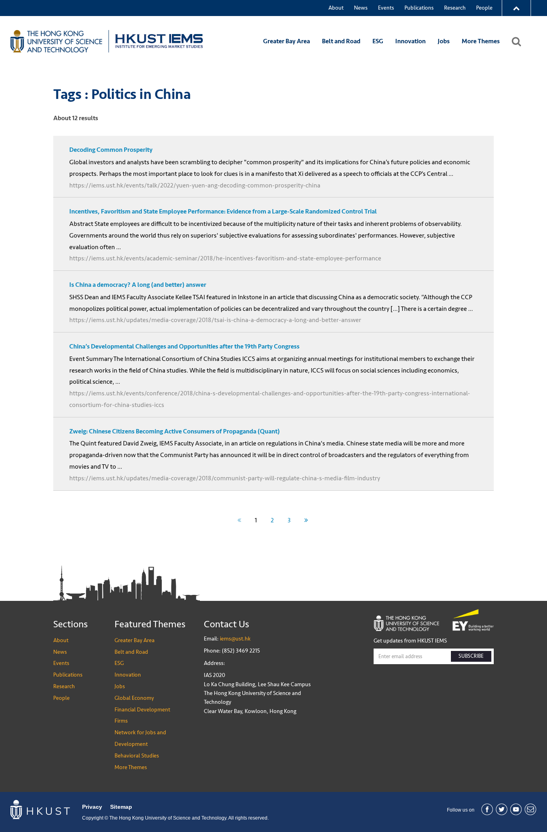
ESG (377, 41)
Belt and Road (341, 41)
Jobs (444, 41)
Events (386, 8)
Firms (121, 721)
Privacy (92, 807)
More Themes (481, 41)
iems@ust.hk (235, 639)
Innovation (410, 41)
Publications (419, 8)
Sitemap (121, 807)
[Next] (306, 520)
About (336, 8)
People (484, 8)
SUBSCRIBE (471, 656)
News (361, 8)
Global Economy (134, 698)
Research (455, 8)
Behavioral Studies (137, 755)
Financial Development (142, 709)
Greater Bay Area (286, 41)
